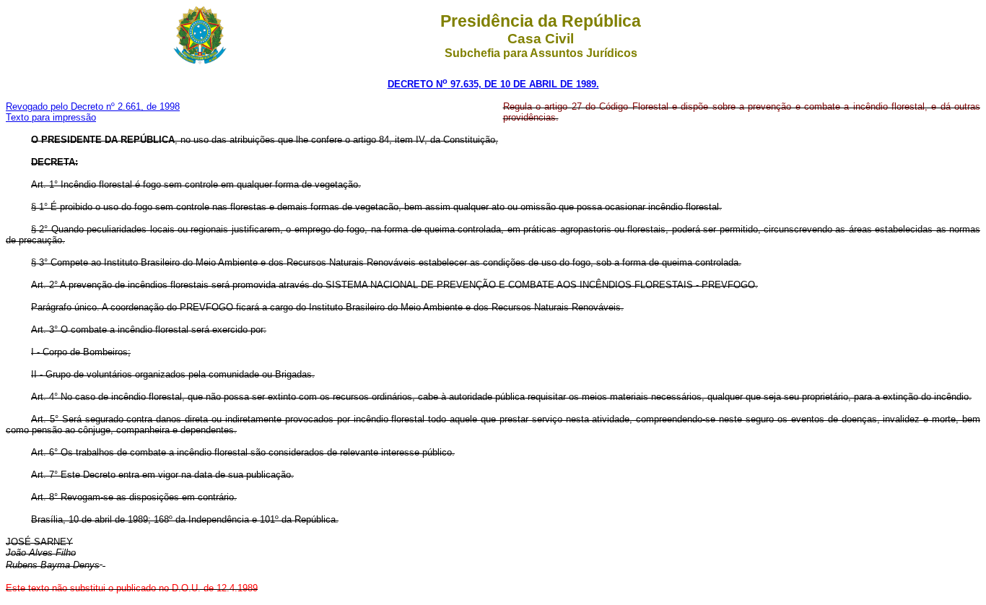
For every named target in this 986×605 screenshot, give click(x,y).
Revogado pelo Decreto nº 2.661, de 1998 (93, 106)
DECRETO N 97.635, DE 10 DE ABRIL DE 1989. (493, 84)
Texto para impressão (51, 117)
